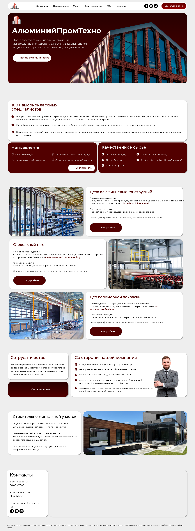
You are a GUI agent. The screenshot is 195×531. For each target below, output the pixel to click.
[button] (32, 58)
